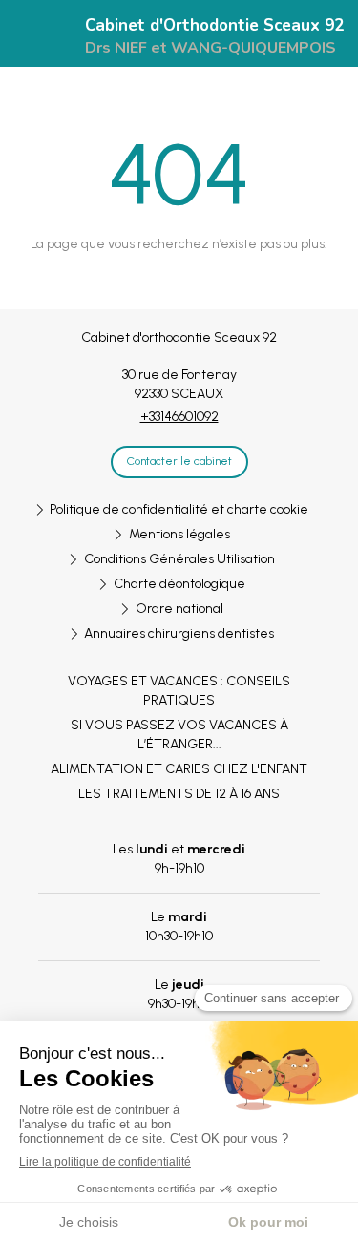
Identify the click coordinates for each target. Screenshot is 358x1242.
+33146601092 (179, 417)
